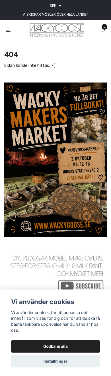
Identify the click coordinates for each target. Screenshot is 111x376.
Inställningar (55, 361)
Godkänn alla (55, 346)
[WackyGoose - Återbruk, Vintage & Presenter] (57, 33)
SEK (53, 5)
